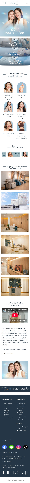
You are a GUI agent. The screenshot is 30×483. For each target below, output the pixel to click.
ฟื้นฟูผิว (6, 416)
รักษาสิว (6, 408)
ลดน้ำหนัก (6, 405)
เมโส (5, 407)
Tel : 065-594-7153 (6, 461)
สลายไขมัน (6, 414)
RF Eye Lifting (21, 405)
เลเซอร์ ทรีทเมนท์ (8, 403)
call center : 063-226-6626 (9, 467)
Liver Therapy (21, 416)
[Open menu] (26, 3)
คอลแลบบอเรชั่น (22, 430)
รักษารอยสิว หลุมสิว (8, 418)
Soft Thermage (22, 403)
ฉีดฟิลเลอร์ (6, 410)
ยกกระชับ (6, 412)
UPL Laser (21, 407)
